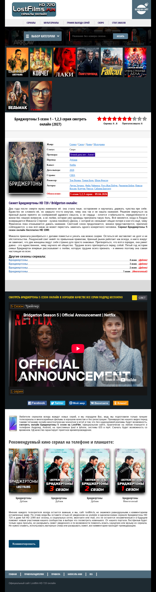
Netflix (73, 165)
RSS (91, 574)
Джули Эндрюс (77, 185)
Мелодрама (99, 144)
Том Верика (75, 180)
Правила (55, 574)
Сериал (73, 144)
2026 (72, 170)
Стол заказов (119, 22)
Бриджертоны (18, 259)
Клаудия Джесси (85, 188)
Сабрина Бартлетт (102, 188)
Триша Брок (88, 180)
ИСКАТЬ (120, 36)
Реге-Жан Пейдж (109, 185)
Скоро (101, 22)
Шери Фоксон (101, 180)
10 (144, 118)
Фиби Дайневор (92, 185)
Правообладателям (34, 574)
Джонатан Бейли (126, 185)
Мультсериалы (51, 22)
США (72, 175)
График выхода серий (78, 22)
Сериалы (31, 22)
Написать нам (75, 574)
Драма (89, 144)
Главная (13, 574)
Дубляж (73, 159)
